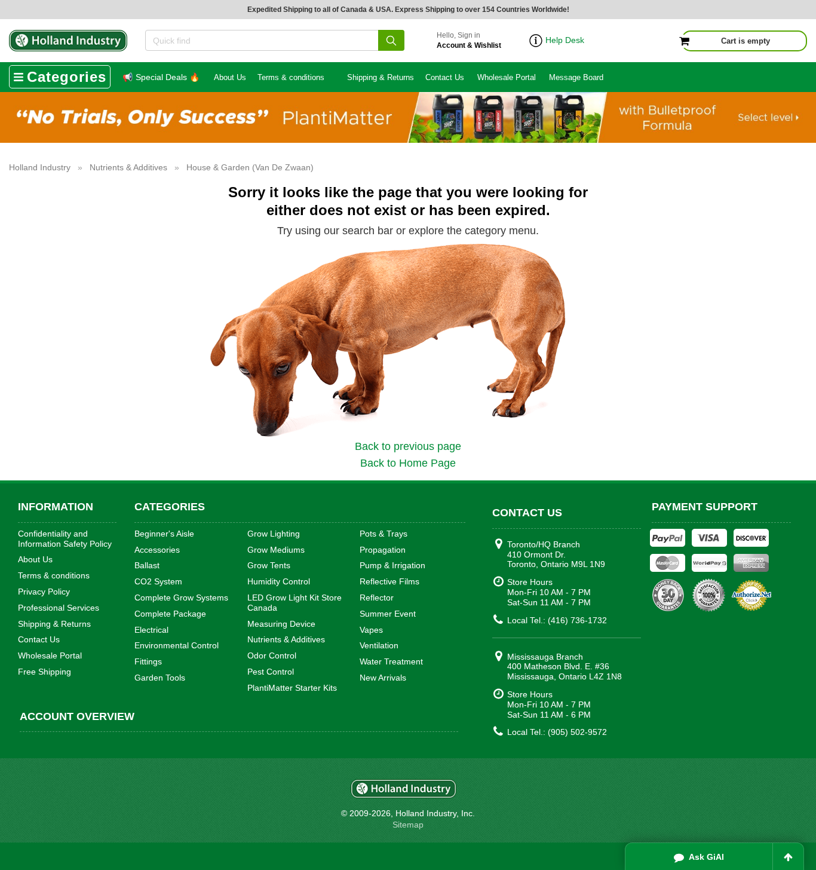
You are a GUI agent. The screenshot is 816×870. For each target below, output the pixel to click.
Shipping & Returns (380, 77)
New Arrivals (383, 677)
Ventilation (379, 645)
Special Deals (161, 77)
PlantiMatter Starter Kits (292, 688)
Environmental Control (176, 645)
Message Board (576, 77)
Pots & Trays (383, 533)
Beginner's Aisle (164, 533)
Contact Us (444, 77)
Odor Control (271, 655)
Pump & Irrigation (392, 565)
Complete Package (170, 613)
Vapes (371, 630)
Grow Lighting (273, 533)
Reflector (377, 597)
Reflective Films (389, 581)
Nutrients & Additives (286, 639)
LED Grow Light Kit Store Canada (294, 602)
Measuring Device (281, 624)
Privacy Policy (44, 591)
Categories (66, 77)
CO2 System (158, 581)
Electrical (151, 630)
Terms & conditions (290, 77)
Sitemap (408, 824)
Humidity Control (278, 581)
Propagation (383, 550)
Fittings (148, 661)
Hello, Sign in (469, 40)
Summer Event (388, 613)
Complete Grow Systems (181, 597)
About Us (230, 77)
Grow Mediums (276, 550)
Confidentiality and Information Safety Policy (65, 539)
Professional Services (58, 607)
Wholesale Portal (506, 77)
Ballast (146, 565)
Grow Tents (268, 565)
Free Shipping (44, 671)
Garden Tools (159, 677)
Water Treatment (391, 661)
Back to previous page (408, 446)
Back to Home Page (408, 463)
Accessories (157, 550)
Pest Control (270, 671)
